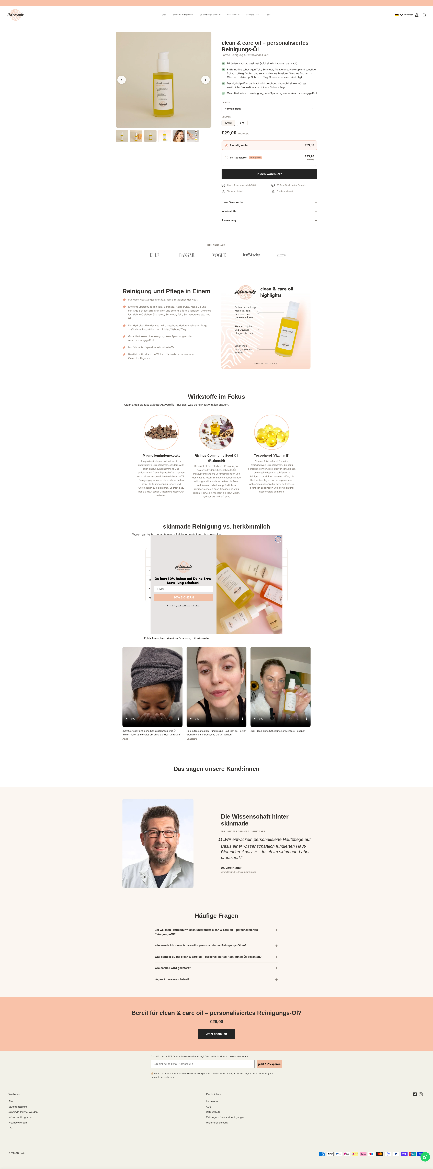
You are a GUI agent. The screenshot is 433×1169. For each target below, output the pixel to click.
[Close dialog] (278, 539)
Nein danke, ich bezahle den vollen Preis (183, 606)
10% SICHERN (183, 597)
